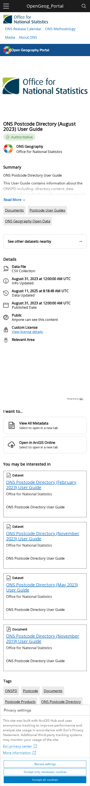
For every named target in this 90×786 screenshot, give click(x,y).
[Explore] (45, 373)
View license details (27, 331)
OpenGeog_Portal (45, 6)
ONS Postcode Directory (61, 701)
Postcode (30, 690)
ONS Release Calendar (23, 29)
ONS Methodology (60, 29)
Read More (12, 199)
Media (10, 37)
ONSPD (11, 690)
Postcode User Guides (47, 210)
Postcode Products (20, 701)
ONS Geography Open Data (27, 221)
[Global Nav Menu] (6, 6)
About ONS (28, 37)
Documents (14, 210)
